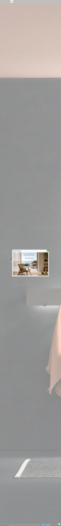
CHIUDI (48, 250)
